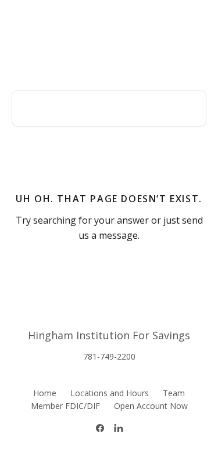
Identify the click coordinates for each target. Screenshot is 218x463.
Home (44, 393)
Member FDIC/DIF (65, 405)
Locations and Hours (109, 393)
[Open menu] (195, 21)
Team (174, 393)
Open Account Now (151, 405)
